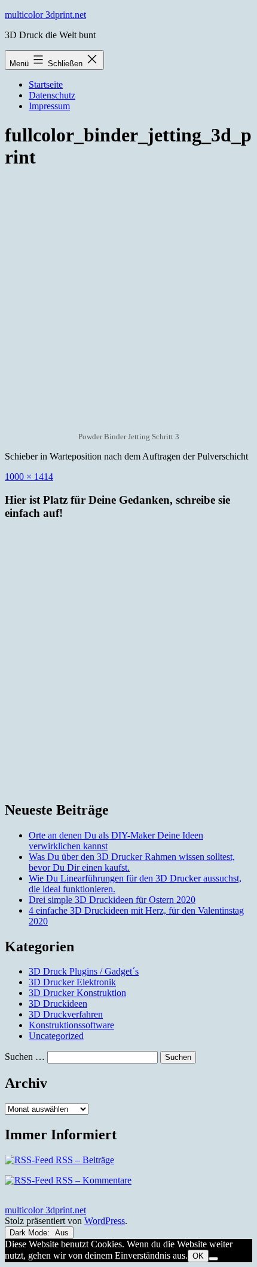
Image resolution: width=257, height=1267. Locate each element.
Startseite (46, 84)
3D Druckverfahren (66, 1014)
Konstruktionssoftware (71, 1025)
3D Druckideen (58, 1003)
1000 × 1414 (29, 476)
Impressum (49, 106)
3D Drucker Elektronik (72, 982)
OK (198, 1255)
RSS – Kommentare (92, 1180)
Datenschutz (52, 95)
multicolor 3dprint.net (45, 15)
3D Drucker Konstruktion (77, 993)
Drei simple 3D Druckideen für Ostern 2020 (112, 900)
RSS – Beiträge (83, 1160)
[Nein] (213, 1258)
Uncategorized (56, 1036)
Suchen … (25, 1057)
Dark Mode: (31, 1232)
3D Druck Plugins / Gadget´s (84, 971)
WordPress (104, 1221)
